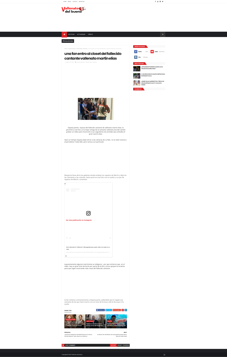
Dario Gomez (90, 321)
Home (64, 1)
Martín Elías (79, 48)
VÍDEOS (90, 34)
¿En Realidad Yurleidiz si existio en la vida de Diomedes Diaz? (152, 67)
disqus (119, 345)
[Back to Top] (164, 355)
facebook (126, 345)
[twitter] (163, 1)
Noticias (85, 48)
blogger (113, 345)
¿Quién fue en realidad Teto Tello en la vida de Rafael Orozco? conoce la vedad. (152, 83)
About (69, 1)
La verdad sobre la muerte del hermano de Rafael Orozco (153, 75)
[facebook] (155, 1)
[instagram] (160, 1)
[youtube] (158, 1)
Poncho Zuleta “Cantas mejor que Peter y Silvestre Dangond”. (116, 325)
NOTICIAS (71, 34)
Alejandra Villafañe (70, 319)
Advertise (82, 1)
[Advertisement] (133, 17)
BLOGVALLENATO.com (90, 252)
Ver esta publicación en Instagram (79, 220)
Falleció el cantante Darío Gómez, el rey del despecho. (94, 325)
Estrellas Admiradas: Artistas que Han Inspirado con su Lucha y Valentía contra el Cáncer (74, 323)
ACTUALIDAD (81, 34)
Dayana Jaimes (72, 48)
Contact (75, 1)
